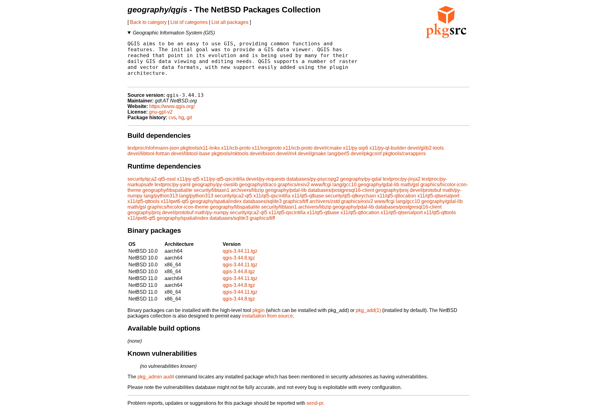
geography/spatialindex (216, 201)
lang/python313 (161, 195)
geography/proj (392, 190)
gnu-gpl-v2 (161, 112)
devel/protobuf (425, 190)
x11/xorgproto (267, 148)
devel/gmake (312, 153)
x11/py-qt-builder (387, 148)
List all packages (229, 22)
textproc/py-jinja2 (401, 179)
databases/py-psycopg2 (312, 179)
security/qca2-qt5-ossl (151, 179)
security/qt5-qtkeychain (350, 195)
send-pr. (315, 403)
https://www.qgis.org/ (172, 106)
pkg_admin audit (155, 376)
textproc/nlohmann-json (153, 148)
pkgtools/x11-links (200, 148)
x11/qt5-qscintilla (271, 195)
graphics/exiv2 (294, 184)
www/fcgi (321, 184)
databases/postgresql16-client (341, 190)
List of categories (189, 22)
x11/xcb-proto (236, 148)
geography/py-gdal (361, 179)
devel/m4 (286, 153)
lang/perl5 (338, 153)
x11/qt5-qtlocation (396, 195)
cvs (172, 117)
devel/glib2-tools (425, 148)
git (189, 117)
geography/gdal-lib (378, 184)
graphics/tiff (295, 201)
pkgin (258, 310)
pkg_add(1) (368, 310)
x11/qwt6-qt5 (175, 201)
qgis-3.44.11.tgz (240, 251)
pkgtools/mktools (229, 153)
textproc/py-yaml (173, 184)
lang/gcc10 (344, 184)
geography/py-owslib (215, 184)
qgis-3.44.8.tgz (239, 257)
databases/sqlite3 (262, 201)
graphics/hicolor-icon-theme (178, 207)
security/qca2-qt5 (233, 195)
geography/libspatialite (167, 190)
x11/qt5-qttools (143, 201)
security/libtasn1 (211, 190)
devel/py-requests (265, 179)
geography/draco (257, 184)
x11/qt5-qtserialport (438, 195)
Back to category (148, 22)
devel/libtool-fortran (148, 153)
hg (181, 117)
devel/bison (262, 153)
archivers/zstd (324, 201)
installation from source (267, 315)
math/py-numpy (212, 212)
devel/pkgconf (366, 153)
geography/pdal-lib (286, 190)
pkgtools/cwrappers (404, 153)
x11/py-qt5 (188, 179)
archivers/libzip (247, 190)
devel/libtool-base (190, 153)
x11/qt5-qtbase (308, 195)
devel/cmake (328, 148)
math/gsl (409, 184)
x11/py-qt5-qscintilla (223, 179)
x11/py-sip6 (355, 148)
